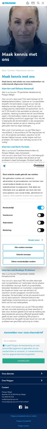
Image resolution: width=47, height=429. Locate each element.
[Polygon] (8, 3)
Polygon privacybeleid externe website (24, 416)
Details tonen (34, 240)
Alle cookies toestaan (24, 247)
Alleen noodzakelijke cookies (23, 261)
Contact (5, 387)
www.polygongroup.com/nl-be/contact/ (15, 402)
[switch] (40, 217)
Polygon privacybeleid (23, 421)
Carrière (11, 70)
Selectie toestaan (23, 254)
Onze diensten (8, 373)
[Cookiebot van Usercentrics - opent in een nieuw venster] (33, 165)
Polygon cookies (23, 426)
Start (4, 70)
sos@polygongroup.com (10, 399)
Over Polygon (7, 380)
